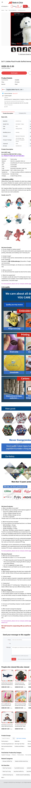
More (2, 777)
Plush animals (4, 741)
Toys (6, 10)
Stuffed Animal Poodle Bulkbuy (23, 774)
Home (2, 10)
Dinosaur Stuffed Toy (7, 761)
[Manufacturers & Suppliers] (15, 2)
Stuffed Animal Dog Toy (8, 774)
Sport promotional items (6, 746)
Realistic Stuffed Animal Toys (21, 761)
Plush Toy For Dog (7, 771)
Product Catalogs (22, 738)
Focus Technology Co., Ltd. (18, 782)
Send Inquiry (14, 73)
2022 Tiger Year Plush (19, 743)
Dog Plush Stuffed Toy (19, 771)
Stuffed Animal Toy (21, 10)
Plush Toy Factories (7, 768)
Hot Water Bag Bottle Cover (7, 743)
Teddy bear (17, 741)
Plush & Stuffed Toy (12, 10)
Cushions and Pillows (19, 746)
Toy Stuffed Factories (19, 768)
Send (14, 659)
